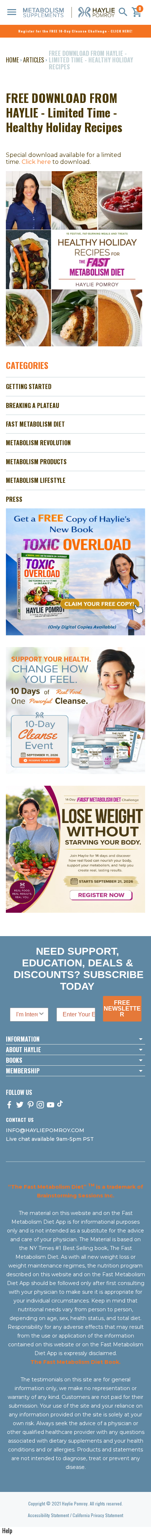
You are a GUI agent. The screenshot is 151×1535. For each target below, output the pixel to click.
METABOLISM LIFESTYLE (36, 480)
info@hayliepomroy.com (45, 1130)
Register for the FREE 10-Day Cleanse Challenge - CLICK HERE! (75, 31)
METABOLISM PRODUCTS (36, 461)
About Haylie (23, 1049)
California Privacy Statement (98, 1515)
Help (7, 1530)
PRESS (14, 499)
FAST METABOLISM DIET (35, 424)
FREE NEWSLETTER (122, 1008)
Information (23, 1039)
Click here (36, 161)
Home (12, 60)
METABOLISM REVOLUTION (38, 442)
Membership (23, 1070)
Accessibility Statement (48, 1515)
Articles (33, 60)
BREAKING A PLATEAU (32, 405)
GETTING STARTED (28, 386)
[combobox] (27, 1014)
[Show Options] (41, 1014)
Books (14, 1060)
